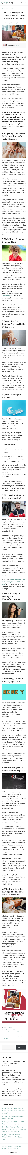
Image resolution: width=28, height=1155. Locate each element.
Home (3, 8)
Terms (19, 1146)
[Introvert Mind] (7, 2)
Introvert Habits (10, 8)
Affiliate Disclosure (13, 1148)
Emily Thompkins (18, 23)
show (18, 45)
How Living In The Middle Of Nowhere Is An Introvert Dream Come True (13, 1111)
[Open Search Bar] (21, 2)
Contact (4, 1148)
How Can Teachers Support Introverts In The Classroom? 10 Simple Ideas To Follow (14, 1129)
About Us (4, 1146)
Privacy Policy (12, 1146)
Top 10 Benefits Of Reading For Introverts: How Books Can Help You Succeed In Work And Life (12, 1032)
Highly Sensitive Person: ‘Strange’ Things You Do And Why (12, 1137)
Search (20, 1047)
